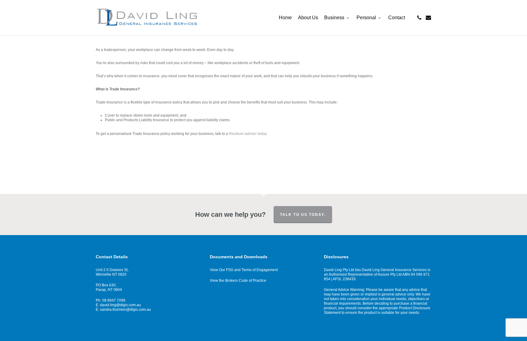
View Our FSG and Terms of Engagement (244, 270)
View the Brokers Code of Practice (238, 280)
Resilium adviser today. (248, 134)
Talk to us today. (303, 214)
